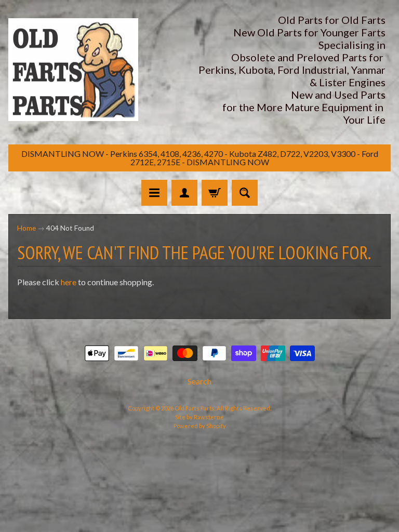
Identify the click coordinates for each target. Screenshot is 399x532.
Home (26, 228)
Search (199, 381)
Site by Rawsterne (199, 417)
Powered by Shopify (200, 425)
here (68, 282)
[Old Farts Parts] (73, 70)
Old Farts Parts (195, 408)
